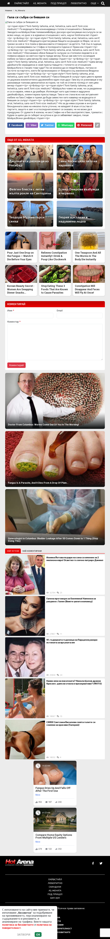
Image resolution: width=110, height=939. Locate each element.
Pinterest (86, 125)
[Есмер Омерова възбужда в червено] (80, 186)
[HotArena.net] (19, 863)
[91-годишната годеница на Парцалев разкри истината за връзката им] (25, 657)
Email (60, 310)
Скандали (55, 886)
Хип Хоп (55, 897)
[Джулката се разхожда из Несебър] (30, 158)
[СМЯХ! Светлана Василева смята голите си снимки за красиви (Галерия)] (25, 739)
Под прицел (55, 894)
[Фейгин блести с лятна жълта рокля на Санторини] (30, 186)
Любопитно (55, 883)
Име (10, 310)
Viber (34, 125)
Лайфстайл (55, 879)
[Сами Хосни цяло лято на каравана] (80, 158)
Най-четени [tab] (13, 551)
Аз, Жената (20, 10)
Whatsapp (67, 125)
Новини (8, 10)
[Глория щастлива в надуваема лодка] (80, 214)
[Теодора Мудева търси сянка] (30, 214)
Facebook (17, 125)
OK (38, 934)
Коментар (14, 322)
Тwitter (49, 125)
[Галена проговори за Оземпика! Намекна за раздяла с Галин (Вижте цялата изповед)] (25, 616)
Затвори (23, 934)
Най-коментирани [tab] (32, 551)
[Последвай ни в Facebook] (93, 863)
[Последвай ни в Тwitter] (101, 863)
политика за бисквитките (18, 924)
